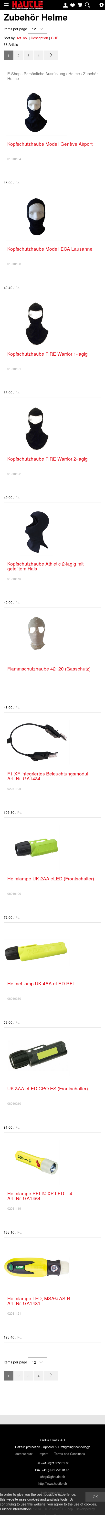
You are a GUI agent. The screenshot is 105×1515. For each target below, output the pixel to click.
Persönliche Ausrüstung (44, 73)
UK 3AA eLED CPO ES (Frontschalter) (47, 1088)
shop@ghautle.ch (52, 1476)
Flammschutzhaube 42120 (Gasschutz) (49, 668)
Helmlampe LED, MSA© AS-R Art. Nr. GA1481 (38, 1300)
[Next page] (51, 55)
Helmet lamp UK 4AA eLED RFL (41, 983)
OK (95, 1496)
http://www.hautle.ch (52, 1483)
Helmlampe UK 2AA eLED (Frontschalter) (50, 878)
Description (39, 37)
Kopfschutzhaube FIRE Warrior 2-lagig (47, 458)
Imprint (43, 1453)
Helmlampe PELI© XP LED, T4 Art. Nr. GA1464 (39, 1195)
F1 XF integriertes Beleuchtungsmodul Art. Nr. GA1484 (47, 776)
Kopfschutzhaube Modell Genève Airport (50, 143)
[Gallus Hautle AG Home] (27, 7)
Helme (74, 73)
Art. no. (22, 37)
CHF (54, 37)
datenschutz (24, 1453)
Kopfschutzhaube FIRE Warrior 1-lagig (47, 353)
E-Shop (14, 73)
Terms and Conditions (69, 1453)
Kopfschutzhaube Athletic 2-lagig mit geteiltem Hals (45, 566)
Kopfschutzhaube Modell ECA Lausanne (50, 248)
